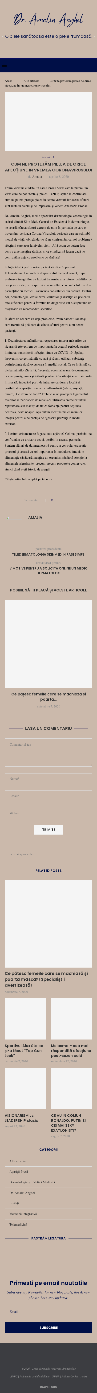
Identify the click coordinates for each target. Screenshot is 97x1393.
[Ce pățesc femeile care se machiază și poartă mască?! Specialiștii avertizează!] (48, 644)
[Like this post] (55, 500)
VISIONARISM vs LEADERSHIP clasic (21, 1118)
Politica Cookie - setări (74, 1376)
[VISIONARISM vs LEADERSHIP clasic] (25, 1088)
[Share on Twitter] (65, 500)
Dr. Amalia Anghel (22, 1192)
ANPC (13, 1376)
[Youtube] (55, 47)
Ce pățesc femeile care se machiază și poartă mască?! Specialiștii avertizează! (46, 979)
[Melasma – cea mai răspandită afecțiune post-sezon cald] (71, 1019)
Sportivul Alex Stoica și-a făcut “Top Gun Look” (24, 1050)
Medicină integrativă (23, 1213)
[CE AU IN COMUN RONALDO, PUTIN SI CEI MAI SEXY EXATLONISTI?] (71, 1088)
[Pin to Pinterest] (69, 500)
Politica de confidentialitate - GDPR (39, 1376)
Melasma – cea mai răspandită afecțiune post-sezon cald (71, 1050)
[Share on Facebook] (60, 500)
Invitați (14, 1203)
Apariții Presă (18, 1171)
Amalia (37, 176)
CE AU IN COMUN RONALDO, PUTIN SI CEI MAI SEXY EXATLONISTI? (68, 1123)
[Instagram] (41, 47)
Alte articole (31, 81)
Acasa (8, 81)
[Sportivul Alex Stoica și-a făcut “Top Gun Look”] (25, 1019)
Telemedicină (18, 1224)
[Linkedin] (48, 47)
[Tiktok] (62, 47)
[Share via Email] (74, 500)
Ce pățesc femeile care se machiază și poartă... (48, 696)
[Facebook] (34, 47)
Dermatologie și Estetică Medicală (32, 1182)
